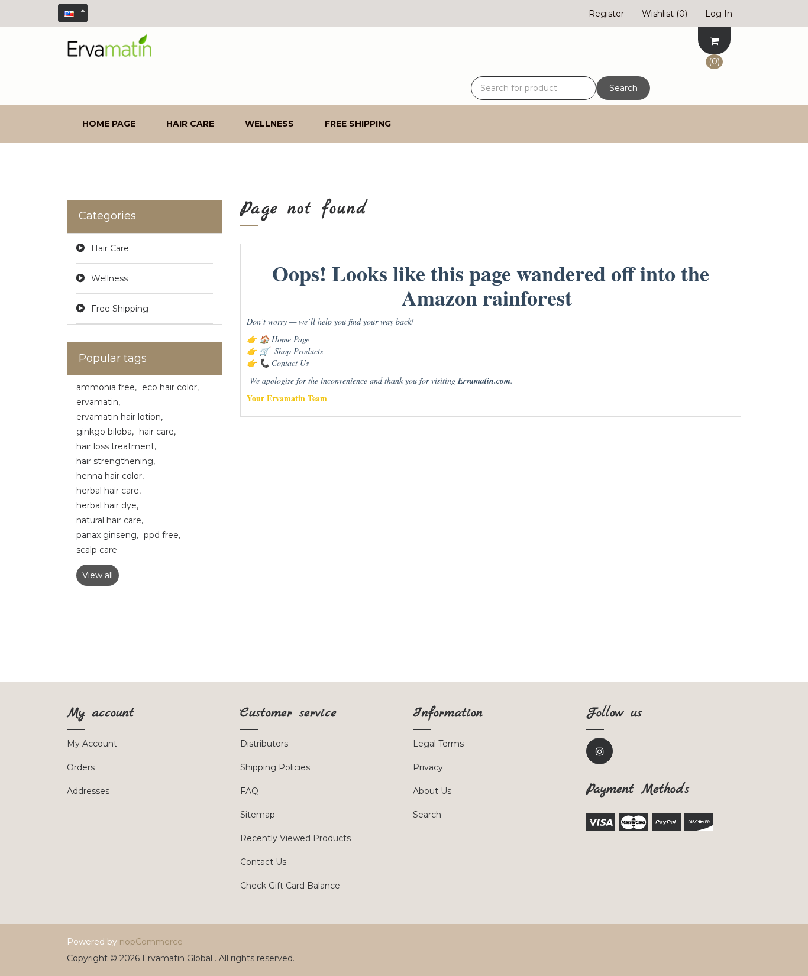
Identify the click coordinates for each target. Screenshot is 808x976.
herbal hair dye (107, 505)
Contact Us (284, 362)
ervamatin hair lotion (119, 416)
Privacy (428, 767)
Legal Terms (438, 743)
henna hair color (110, 476)
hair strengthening (115, 461)
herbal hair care (108, 490)
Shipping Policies (275, 767)
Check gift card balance (290, 885)
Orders (81, 767)
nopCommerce (151, 941)
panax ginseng (107, 535)
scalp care (96, 549)
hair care (157, 431)
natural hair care (109, 520)
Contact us (263, 862)
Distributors (264, 743)
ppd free (162, 535)
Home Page (284, 339)
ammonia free (106, 387)
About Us (432, 791)
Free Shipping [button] (358, 123)
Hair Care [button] (190, 123)
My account (92, 743)
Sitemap (257, 814)
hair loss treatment (116, 446)
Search (623, 88)
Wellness (109, 278)
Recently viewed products (295, 838)
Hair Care (110, 248)
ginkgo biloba (105, 431)
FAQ (249, 791)
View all (97, 575)
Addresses (88, 791)
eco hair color (170, 387)
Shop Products (291, 350)
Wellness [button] (269, 123)
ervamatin (98, 402)
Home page (108, 123)
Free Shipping (119, 308)
